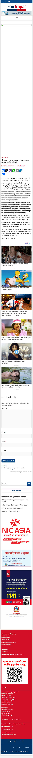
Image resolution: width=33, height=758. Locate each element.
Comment (4, 408)
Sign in (14, 747)
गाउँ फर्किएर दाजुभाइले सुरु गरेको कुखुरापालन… (12, 508)
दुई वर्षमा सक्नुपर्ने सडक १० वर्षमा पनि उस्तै (11, 511)
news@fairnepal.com (7, 732)
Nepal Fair (10, 751)
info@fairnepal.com (7, 729)
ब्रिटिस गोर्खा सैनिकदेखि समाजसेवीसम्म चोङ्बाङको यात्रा (14, 505)
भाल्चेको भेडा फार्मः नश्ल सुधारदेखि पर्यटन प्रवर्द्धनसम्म (13, 496)
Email (3, 441)
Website (3, 450)
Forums (20, 747)
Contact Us (27, 747)
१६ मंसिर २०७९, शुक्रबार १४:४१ (9, 165)
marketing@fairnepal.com (9, 734)
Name (3, 432)
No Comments (21, 165)
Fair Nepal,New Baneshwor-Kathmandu (13, 724)
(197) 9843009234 (8, 726)
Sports (7, 157)
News (3, 157)
